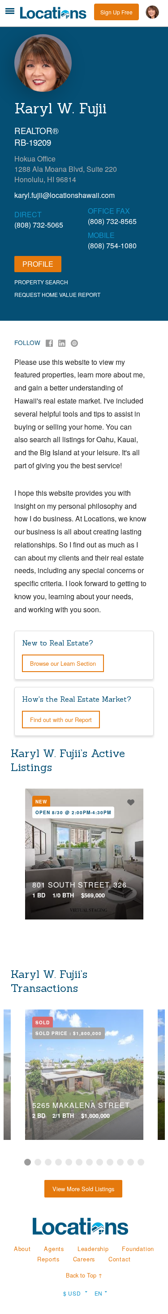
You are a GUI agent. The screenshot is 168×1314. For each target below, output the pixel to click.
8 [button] (99, 1162)
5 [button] (68, 1162)
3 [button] (48, 1162)
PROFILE (37, 264)
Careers (84, 1259)
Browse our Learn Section (63, 663)
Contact (119, 1259)
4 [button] (58, 1162)
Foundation (138, 1248)
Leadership (93, 1248)
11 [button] (130, 1162)
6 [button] (79, 1162)
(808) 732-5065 (38, 225)
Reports (48, 1259)
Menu (9, 11)
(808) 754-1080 (112, 245)
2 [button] (37, 1162)
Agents (54, 1248)
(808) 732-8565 (112, 221)
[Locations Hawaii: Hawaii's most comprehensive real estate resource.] (56, 12)
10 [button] (120, 1162)
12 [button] (141, 1162)
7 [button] (89, 1162)
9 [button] (110, 1162)
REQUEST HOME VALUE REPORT (57, 294)
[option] (84, 854)
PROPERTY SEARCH (41, 282)
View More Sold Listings (83, 1188)
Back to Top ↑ (84, 1275)
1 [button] (27, 1162)
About (22, 1248)
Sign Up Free (116, 12)
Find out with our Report (61, 719)
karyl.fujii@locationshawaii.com (64, 195)
